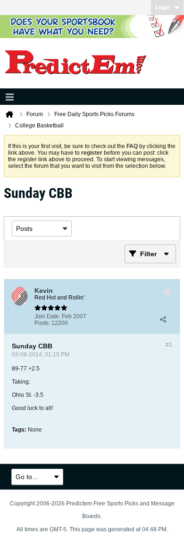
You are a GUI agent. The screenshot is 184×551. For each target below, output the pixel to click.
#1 (169, 344)
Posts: (42, 323)
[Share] (162, 319)
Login (162, 7)
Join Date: (47, 316)
